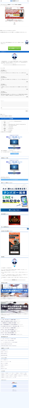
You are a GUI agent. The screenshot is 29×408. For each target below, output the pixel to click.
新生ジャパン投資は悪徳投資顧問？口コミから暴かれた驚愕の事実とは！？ (10, 324)
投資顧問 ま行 (16, 374)
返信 (27, 74)
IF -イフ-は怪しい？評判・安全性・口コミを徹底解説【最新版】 (8, 319)
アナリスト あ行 (20, 374)
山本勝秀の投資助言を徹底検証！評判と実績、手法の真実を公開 (8, 345)
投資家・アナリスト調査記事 (4, 363)
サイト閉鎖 (15, 377)
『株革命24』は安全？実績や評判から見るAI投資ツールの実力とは (9, 321)
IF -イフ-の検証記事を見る (14, 153)
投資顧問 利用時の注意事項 (4, 355)
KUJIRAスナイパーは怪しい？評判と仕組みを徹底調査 (7, 329)
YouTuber (12, 374)
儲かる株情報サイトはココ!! (14, 48)
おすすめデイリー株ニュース (9, 377)
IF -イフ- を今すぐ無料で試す (14, 179)
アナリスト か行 (7, 374)
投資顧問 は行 (25, 374)
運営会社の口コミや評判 (4, 368)
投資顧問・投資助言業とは (4, 353)
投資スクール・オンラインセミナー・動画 (6, 361)
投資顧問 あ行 (3, 374)
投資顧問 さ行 (3, 377)
